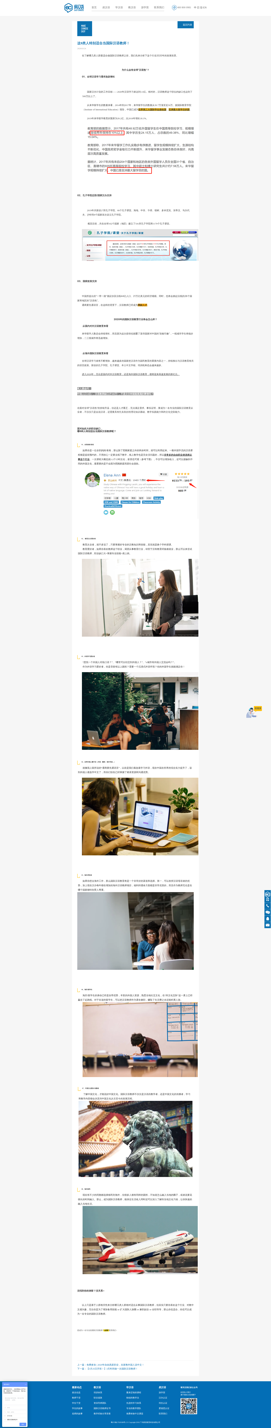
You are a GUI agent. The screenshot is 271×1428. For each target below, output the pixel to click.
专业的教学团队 (133, 1408)
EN (205, 7)
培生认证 (163, 1403)
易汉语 (106, 7)
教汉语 (132, 7)
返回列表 (187, 24)
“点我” (106, 1330)
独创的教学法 (132, 1398)
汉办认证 (163, 1398)
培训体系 (98, 1392)
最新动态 (77, 1387)
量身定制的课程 (133, 1392)
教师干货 (76, 1398)
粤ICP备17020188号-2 (119, 1422)
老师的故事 (77, 1413)
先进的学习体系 (133, 1403)
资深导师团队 (100, 1403)
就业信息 (76, 1392)
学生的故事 (77, 1408)
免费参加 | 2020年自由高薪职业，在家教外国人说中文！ (115, 1364)
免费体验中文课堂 (134, 1413)
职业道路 (98, 1398)
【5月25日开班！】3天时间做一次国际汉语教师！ (112, 1368)
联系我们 (159, 7)
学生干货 (76, 1403)
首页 (94, 7)
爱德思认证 (164, 1408)
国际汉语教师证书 (102, 1408)
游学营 (145, 7)
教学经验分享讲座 (102, 1413)
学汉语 (119, 7)
